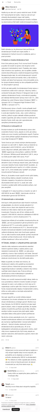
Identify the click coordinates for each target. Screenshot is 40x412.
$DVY (33, 100)
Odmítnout (6, 409)
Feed (9, 2)
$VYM (4, 105)
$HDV (21, 139)
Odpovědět (14, 367)
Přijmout (16, 409)
